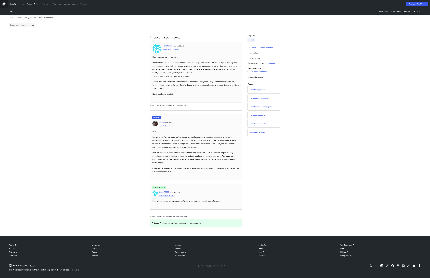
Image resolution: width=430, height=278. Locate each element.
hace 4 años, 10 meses (170, 49)
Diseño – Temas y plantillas (26, 18)
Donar (261, 252)
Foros (11, 11)
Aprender (178, 245)
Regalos (262, 255)
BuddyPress (345, 255)
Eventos (261, 248)
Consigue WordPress (417, 4)
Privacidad (13, 255)
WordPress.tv (181, 255)
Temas (94, 248)
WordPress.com (347, 245)
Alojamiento (13, 252)
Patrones (95, 255)
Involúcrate (262, 245)
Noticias (12, 248)
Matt (343, 248)
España (32, 266)
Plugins (94, 252)
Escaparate (96, 245)
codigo (251, 40)
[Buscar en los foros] (33, 25)
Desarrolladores (181, 252)
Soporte (178, 248)
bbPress (344, 252)
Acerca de (13, 245)
